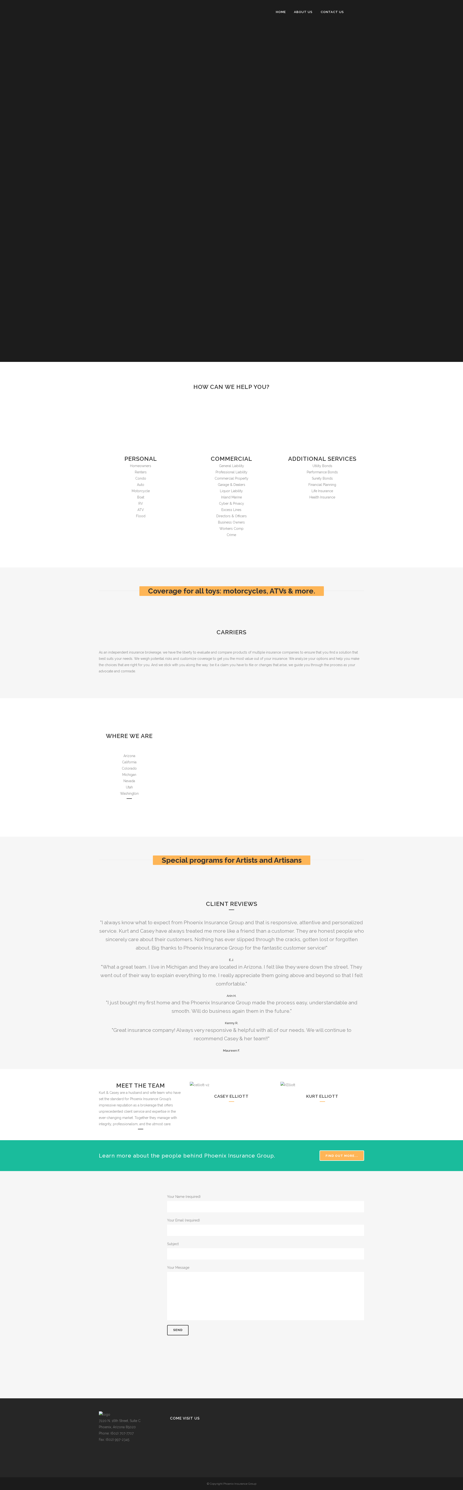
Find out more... (342, 1155)
